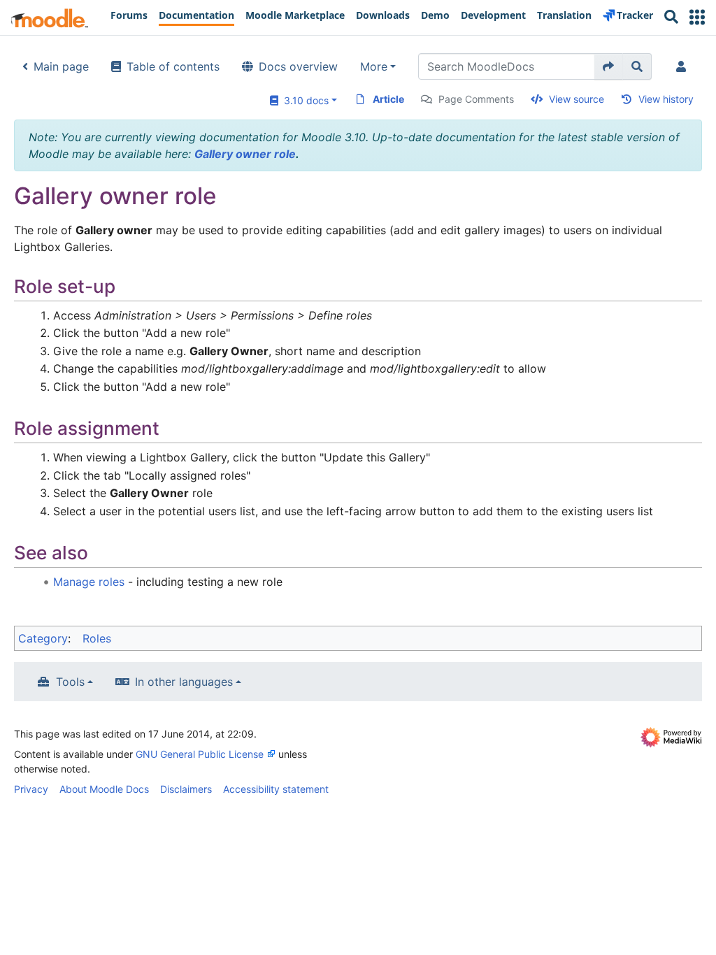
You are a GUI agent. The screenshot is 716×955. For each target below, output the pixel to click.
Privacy (31, 789)
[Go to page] (608, 66)
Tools (70, 682)
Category (43, 638)
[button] (697, 17)
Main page (61, 66)
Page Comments (476, 99)
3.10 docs (303, 100)
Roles (97, 638)
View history (666, 99)
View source (576, 99)
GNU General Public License (200, 754)
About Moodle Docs (104, 789)
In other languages (184, 682)
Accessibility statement (276, 789)
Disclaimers (186, 789)
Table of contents (173, 66)
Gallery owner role (245, 154)
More (373, 66)
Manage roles (88, 582)
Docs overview (298, 66)
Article (388, 99)
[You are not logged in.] (684, 66)
